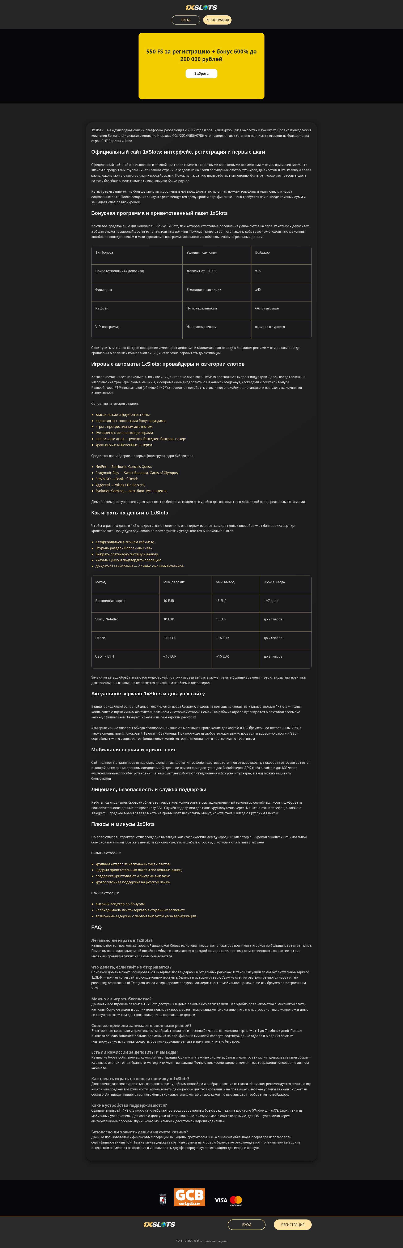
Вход (185, 20)
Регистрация (217, 20)
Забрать (201, 74)
